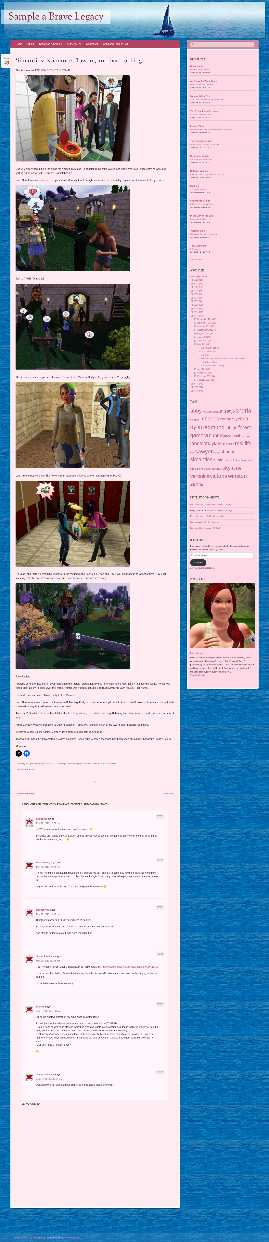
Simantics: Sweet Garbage (219, 504)
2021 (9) (198, 287)
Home (19, 43)
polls (230, 444)
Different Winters (199, 171)
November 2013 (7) (206, 323)
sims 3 (230, 460)
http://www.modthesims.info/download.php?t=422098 (130, 966)
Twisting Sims (197, 231)
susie (236, 468)
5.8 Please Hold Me (210, 348)
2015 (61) (198, 308)
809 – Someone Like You (201, 84)
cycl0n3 (240, 419)
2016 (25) (198, 305)
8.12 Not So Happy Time (201, 204)
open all (194, 276)
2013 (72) (198, 315)
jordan (246, 436)
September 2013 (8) (206, 330)
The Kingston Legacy (201, 141)
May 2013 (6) (203, 344)
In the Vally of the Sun (201, 216)
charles (210, 419)
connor (226, 419)
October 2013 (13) (206, 326)
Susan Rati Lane (45, 956)
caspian (195, 419)
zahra (196, 484)
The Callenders (198, 246)
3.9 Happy (195, 249)
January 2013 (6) (205, 380)
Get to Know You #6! (199, 69)
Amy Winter (79, 713)
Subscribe (198, 562)
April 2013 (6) (203, 369)
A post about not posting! (212, 365)
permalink (111, 763)
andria (243, 410)
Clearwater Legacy (199, 156)
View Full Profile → (199, 675)
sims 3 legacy (243, 460)
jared (227, 436)
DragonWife (42, 909)
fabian (231, 427)
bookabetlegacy (45, 862)
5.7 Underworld (208, 351)
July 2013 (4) (203, 337)
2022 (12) (198, 283)
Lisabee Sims (197, 126)
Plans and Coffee (198, 219)
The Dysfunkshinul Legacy (204, 111)
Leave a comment (25, 769)
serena (216, 452)
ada (222, 411)
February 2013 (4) (206, 376)
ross (192, 452)
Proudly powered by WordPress (28, 1237)
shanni (227, 451)
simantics (87, 763)
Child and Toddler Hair (115, 43)
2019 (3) (198, 294)
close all (203, 276)
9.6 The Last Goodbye (200, 115)
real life (243, 443)
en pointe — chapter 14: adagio (204, 144)
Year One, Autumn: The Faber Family (207, 99)
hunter (216, 435)
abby (196, 411)
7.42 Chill (215, 528)
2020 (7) (198, 290)
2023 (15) (198, 280)
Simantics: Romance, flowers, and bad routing (223, 358)
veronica (199, 476)
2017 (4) (198, 301)
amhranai (41, 818)
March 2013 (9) (204, 372)
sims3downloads (214, 469)
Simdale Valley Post (200, 96)
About (30, 43)
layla (213, 443)
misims (40, 1006)
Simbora (194, 186)
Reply (160, 816)
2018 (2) (198, 297)
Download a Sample (50, 43)
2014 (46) (198, 312)
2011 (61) (198, 387)
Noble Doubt (196, 66)
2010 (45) (198, 390)
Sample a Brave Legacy (56, 17)
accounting (210, 411)
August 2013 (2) (205, 333)
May (6, 59)
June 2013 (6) (204, 340)
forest (244, 427)
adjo (231, 411)
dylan (197, 427)
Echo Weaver (196, 504)
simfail (219, 460)
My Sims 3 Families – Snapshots (205, 234)
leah (222, 443)
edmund (214, 427)
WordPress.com (72, 1237)
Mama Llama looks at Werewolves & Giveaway (211, 129)
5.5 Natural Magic (24, 793)
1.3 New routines (198, 189)
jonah (236, 436)
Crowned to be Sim (200, 201)
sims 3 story (197, 468)
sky (226, 468)
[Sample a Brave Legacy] (111, 20)
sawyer (204, 451)
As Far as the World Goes (203, 81)
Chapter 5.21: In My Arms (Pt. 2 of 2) (207, 174)
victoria (218, 476)
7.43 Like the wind (215, 516)
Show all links (196, 259)
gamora (199, 435)
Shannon (194, 522)
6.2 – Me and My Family (201, 159)
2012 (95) (198, 383)
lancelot (199, 443)
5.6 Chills (170, 793)
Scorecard (92, 43)
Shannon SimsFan (199, 528)
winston (237, 476)
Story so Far (74, 43)
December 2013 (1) (206, 319)
